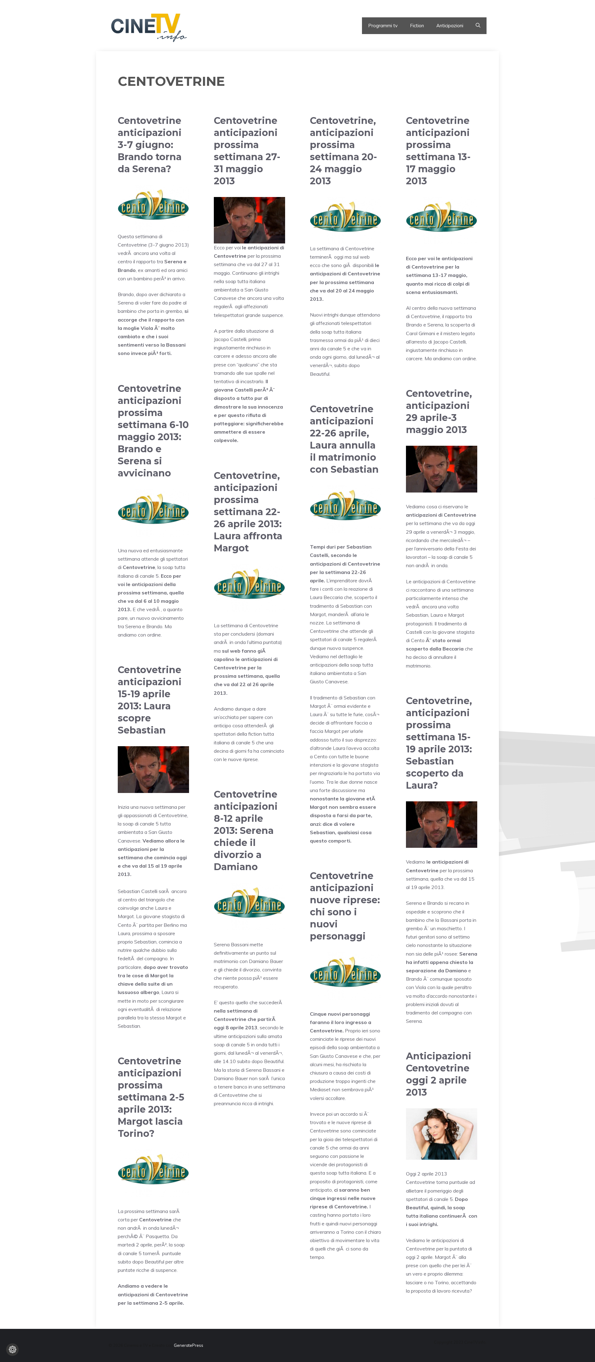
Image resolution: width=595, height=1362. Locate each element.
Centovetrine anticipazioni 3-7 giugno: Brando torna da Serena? (150, 145)
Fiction (417, 25)
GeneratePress (188, 1345)
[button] (478, 25)
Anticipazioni (449, 25)
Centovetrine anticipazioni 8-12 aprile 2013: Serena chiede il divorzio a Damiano (246, 831)
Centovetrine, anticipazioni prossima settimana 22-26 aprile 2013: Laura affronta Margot (248, 512)
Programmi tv (383, 25)
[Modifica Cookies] (12, 1349)
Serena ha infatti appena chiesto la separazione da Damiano (441, 962)
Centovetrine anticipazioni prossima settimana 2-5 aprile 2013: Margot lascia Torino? (151, 1097)
